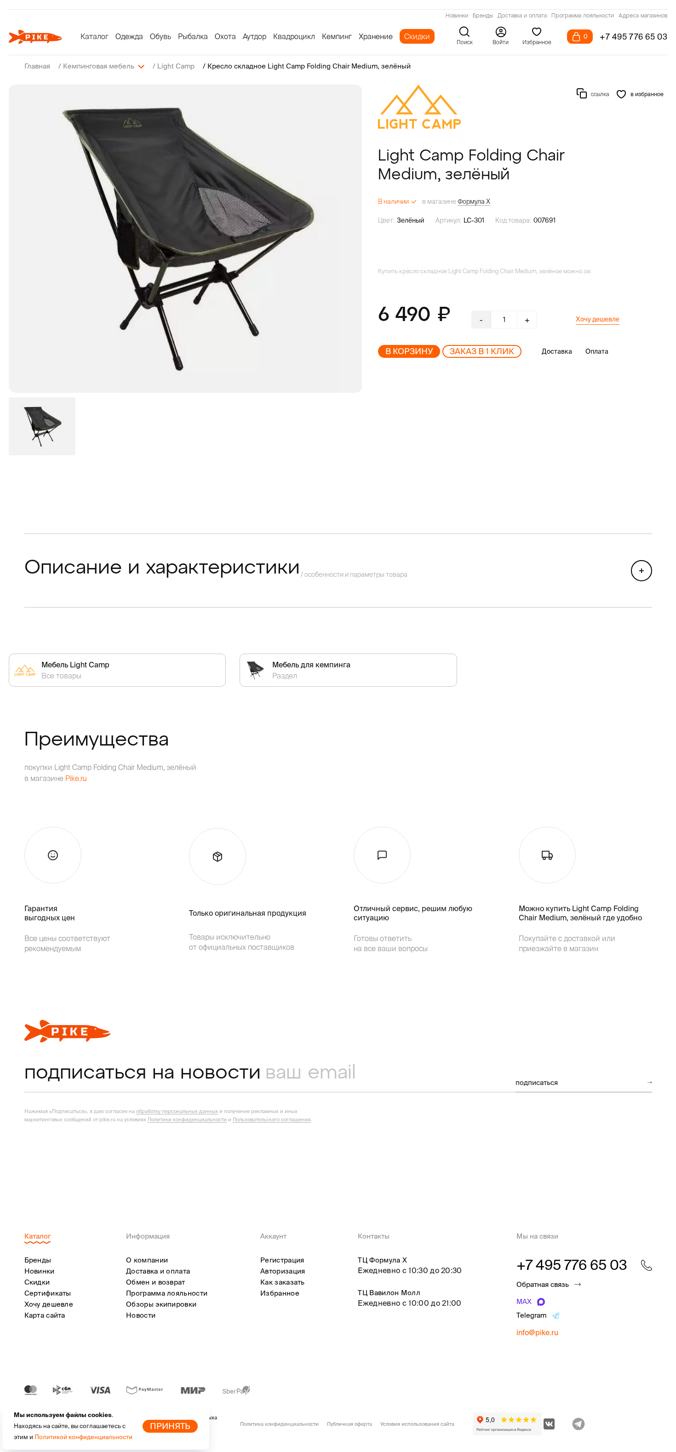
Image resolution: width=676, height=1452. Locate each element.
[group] (185, 239)
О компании (147, 1260)
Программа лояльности (582, 16)
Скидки (417, 36)
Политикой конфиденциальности (83, 1437)
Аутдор (254, 36)
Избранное (279, 1293)
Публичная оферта (349, 1424)
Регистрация (282, 1260)
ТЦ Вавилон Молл (389, 1293)
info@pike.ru (537, 1332)
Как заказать (282, 1282)
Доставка (557, 351)
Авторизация (282, 1271)
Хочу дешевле (597, 319)
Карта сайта (44, 1315)
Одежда (129, 36)
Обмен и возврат (155, 1282)
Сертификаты (47, 1293)
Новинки (457, 16)
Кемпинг (337, 36)
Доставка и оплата (522, 16)
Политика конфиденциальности (279, 1424)
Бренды (483, 16)
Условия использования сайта (417, 1424)
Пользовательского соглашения (271, 1119)
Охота (225, 36)
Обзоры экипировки (161, 1304)
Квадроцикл (294, 36)
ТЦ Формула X (382, 1260)
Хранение (376, 36)
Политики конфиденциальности (187, 1119)
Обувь (160, 36)
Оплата (596, 351)
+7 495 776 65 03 (634, 36)
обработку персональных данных (177, 1111)
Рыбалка (193, 36)
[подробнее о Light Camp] (419, 107)
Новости (140, 1315)
